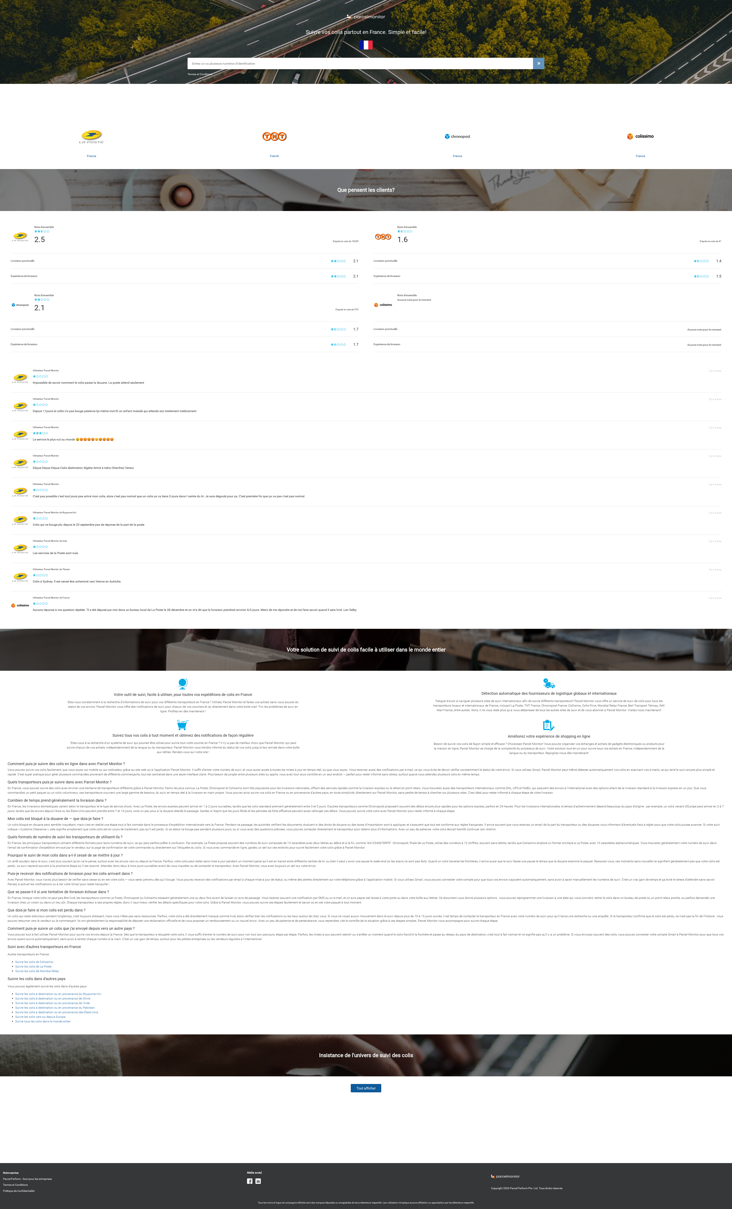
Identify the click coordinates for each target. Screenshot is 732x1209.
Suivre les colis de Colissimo (34, 962)
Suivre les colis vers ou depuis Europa (40, 1017)
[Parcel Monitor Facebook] (251, 1182)
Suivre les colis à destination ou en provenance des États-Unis (56, 1012)
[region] (366, 101)
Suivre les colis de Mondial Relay (37, 971)
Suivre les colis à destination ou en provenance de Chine (52, 998)
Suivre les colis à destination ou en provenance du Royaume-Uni (58, 994)
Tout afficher (366, 1088)
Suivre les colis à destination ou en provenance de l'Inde (52, 1003)
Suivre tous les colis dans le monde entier (43, 1021)
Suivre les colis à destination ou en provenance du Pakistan (55, 1007)
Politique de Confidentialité (19, 1190)
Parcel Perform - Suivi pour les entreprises (27, 1178)
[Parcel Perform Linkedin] (259, 1182)
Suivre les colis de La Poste (33, 966)
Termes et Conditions (200, 74)
